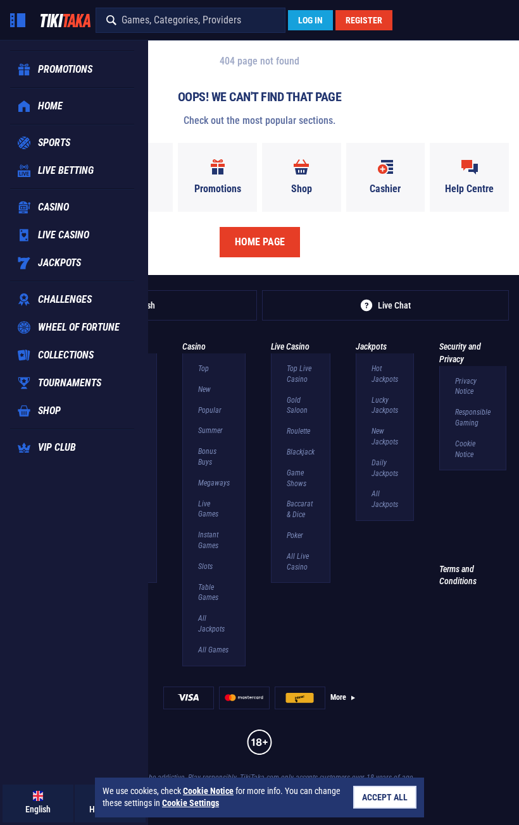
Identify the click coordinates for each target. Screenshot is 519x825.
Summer (210, 430)
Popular (210, 410)
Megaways (214, 483)
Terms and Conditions (458, 575)
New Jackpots (385, 436)
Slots (205, 566)
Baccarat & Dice (300, 509)
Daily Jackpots (385, 468)
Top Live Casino (299, 374)
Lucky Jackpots (385, 405)
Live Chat (394, 305)
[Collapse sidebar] (17, 20)
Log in (310, 20)
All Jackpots (211, 623)
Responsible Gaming (473, 417)
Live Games (208, 509)
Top (203, 368)
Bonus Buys (207, 457)
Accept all (385, 797)
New (204, 389)
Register (364, 20)
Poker (295, 535)
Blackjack (301, 452)
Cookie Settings (190, 803)
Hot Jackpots (385, 374)
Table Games (208, 592)
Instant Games (208, 540)
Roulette (298, 431)
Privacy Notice (466, 386)
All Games (213, 649)
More (338, 697)
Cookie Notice (465, 449)
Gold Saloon (297, 405)
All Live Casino (298, 561)
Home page (260, 242)
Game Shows (296, 478)
